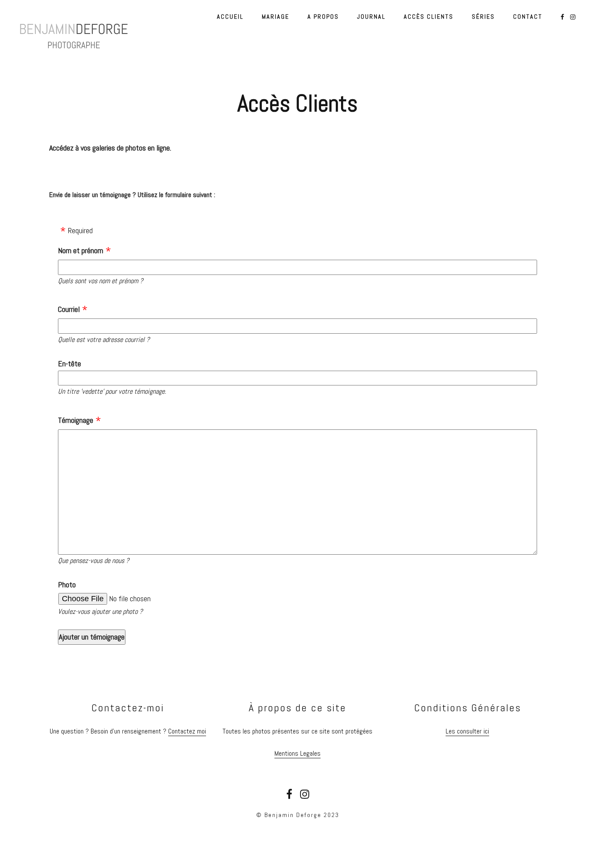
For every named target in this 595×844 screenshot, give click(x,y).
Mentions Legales (297, 753)
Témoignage (75, 420)
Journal (371, 16)
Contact (527, 16)
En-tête (69, 363)
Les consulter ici (467, 731)
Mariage (275, 16)
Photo (67, 584)
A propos (323, 16)
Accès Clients (428, 16)
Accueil (230, 16)
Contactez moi (187, 731)
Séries (483, 16)
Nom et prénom (80, 250)
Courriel (69, 309)
